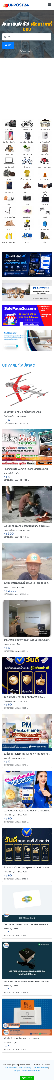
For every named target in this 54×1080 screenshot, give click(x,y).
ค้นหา (8, 45)
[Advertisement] (27, 86)
